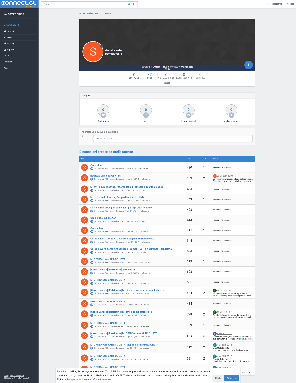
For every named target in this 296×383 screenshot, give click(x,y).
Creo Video (96, 165)
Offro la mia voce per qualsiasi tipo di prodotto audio (121, 207)
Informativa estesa (101, 379)
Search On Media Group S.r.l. (19, 378)
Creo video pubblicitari (103, 217)
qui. (249, 361)
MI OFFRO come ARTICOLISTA (107, 259)
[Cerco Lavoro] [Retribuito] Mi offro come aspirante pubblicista (127, 290)
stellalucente (144, 169)
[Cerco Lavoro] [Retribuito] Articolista (112, 269)
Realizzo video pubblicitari (105, 175)
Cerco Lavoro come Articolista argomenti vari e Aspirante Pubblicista (131, 248)
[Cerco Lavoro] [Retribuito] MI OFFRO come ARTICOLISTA (123, 333)
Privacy (6, 376)
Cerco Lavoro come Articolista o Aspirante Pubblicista (122, 238)
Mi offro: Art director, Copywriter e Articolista (117, 197)
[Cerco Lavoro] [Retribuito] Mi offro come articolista (121, 311)
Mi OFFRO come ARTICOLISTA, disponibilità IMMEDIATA (122, 344)
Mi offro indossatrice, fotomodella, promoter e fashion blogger (127, 186)
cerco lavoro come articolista (107, 301)
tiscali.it (242, 339)
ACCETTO (231, 378)
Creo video (96, 228)
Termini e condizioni (17, 376)
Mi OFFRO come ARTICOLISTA (107, 367)
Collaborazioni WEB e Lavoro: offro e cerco (108, 169)
